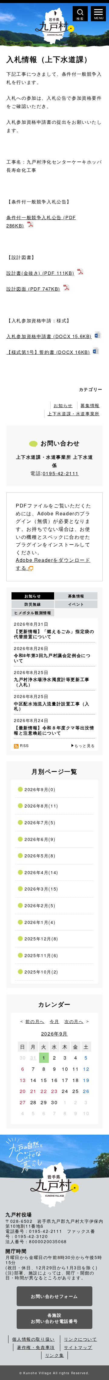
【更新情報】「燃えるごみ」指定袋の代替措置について (54, 634)
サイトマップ (78, 1347)
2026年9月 (54, 1033)
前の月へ (34, 1021)
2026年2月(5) (40, 905)
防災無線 (33, 604)
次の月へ (73, 1021)
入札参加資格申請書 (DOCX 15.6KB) (49, 336)
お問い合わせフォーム (54, 1296)
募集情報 (90, 405)
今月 (54, 1021)
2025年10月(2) (41, 972)
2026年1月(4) (40, 922)
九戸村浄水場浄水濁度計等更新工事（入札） (52, 682)
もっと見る (84, 745)
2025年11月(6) (41, 955)
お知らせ (63, 405)
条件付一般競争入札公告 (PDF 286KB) (41, 221)
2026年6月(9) (40, 839)
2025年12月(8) (41, 939)
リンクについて (80, 1339)
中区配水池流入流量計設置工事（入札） (52, 706)
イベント (76, 604)
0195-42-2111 (61, 473)
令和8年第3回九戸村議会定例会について (52, 658)
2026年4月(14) (41, 872)
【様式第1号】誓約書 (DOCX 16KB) (48, 352)
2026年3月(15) (41, 889)
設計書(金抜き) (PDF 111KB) (40, 273)
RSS (24, 745)
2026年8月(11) (41, 806)
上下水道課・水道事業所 (74, 413)
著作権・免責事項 (36, 1347)
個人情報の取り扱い (33, 1339)
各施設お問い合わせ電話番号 (54, 1318)
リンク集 (54, 1355)
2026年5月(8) (40, 856)
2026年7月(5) (40, 822)
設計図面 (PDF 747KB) (33, 288)
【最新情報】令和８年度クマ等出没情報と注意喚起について (54, 730)
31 (33, 1057)
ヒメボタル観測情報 (32, 612)
